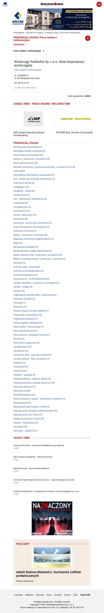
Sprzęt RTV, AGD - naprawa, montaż (31, 355)
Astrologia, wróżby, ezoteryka (28, 151)
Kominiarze (19, 219)
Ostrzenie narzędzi (23, 299)
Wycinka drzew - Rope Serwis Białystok (31, 468)
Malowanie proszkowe (24, 247)
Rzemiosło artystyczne (24, 343)
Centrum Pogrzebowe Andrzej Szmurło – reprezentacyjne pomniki (44, 480)
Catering (18, 171)
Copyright (34, 604)
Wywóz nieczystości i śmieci (27, 418)
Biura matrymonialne (24, 163)
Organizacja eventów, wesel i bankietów (33, 295)
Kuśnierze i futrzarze (23, 231)
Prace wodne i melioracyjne (70, 33)
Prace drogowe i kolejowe (26, 323)
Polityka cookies (62, 602)
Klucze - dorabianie (23, 215)
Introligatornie (21, 207)
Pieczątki (18, 303)
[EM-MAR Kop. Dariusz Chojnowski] (76, 119)
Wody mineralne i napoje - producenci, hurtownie (38, 398)
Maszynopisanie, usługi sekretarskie (31, 251)
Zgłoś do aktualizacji (27, 87)
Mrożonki (18, 263)
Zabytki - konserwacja (24, 422)
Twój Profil (85, 595)
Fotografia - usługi (22, 191)
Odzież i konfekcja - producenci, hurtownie (34, 283)
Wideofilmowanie (22, 395)
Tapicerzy (18, 371)
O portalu (18, 595)
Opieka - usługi (21, 286)
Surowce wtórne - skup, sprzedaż (30, 358)
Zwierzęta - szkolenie (24, 430)
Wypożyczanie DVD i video (26, 414)
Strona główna (19, 33)
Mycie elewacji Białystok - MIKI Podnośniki (33, 457)
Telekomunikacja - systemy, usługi (30, 378)
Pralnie (17, 338)
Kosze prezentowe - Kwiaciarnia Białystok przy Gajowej (39, 445)
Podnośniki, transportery (26, 315)
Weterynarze (20, 390)
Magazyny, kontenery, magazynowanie (32, 239)
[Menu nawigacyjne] (99, 4)
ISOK (75, 595)
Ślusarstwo (19, 366)
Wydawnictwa (20, 403)
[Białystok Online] (52, 4)
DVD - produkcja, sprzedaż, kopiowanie (33, 179)
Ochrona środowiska (23, 275)
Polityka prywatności (43, 602)
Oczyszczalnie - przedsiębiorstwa (30, 279)
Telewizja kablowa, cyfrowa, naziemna (32, 383)
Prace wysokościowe (23, 331)
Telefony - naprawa (23, 375)
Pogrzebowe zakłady (23, 319)
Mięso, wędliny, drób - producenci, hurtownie (36, 255)
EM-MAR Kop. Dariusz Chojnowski (74, 132)
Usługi (16, 448)
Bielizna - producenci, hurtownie (30, 159)
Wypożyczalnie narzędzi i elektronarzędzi (34, 410)
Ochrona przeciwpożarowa (26, 271)
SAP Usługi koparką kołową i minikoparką (29, 134)
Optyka (17, 291)
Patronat (40, 595)
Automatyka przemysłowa (26, 155)
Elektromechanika (22, 183)
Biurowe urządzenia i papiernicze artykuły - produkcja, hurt (43, 167)
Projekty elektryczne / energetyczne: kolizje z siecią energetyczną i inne (46, 491)
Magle (16, 243)
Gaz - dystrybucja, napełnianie (28, 199)
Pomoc (67, 595)
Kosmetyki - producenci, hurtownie (31, 223)
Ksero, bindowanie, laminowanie (30, 227)
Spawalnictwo (20, 346)
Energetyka (19, 187)
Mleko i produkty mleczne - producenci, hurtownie (38, 259)
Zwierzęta (18, 426)
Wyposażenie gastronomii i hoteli (30, 406)
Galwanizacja (20, 195)
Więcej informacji (24, 581)
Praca (49, 595)
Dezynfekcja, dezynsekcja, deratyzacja (32, 175)
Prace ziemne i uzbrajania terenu (30, 335)
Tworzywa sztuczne (23, 386)
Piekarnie (18, 306)
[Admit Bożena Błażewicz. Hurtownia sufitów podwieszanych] (52, 557)
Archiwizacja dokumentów (26, 147)
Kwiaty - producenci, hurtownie (29, 235)
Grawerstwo (19, 203)
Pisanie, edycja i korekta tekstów (30, 311)
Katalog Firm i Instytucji (34, 33)
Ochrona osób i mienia (25, 267)
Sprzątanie (19, 351)
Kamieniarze (20, 211)
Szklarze (18, 363)
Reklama (29, 595)
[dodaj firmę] (87, 38)
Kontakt (57, 595)
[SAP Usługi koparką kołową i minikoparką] (33, 119)
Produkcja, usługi (51, 33)
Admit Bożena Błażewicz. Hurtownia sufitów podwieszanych (48, 573)
